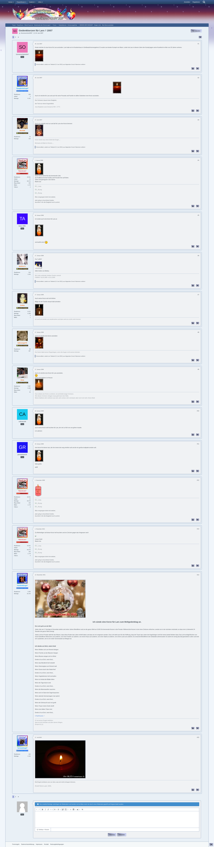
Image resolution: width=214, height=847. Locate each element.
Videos (16, 187)
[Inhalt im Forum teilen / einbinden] (200, 37)
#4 (198, 160)
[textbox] (117, 819)
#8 (198, 332)
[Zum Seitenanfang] (211, 844)
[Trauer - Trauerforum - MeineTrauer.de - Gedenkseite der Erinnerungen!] (107, 14)
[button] (43, 829)
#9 (198, 369)
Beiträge (16, 98)
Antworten (122, 834)
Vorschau (112, 834)
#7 (198, 294)
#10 (198, 411)
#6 (198, 255)
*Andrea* (52, 64)
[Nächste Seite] (18, 37)
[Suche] (204, 2)
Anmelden (187, 2)
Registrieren (196, 2)
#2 (198, 77)
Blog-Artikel (17, 183)
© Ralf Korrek (39, 716)
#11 (198, 444)
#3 (198, 120)
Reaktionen (17, 94)
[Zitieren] (197, 68)
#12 (198, 480)
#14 (198, 575)
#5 (198, 215)
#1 (198, 43)
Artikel (15, 96)
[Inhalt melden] (192, 68)
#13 (198, 529)
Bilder (15, 185)
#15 (198, 737)
